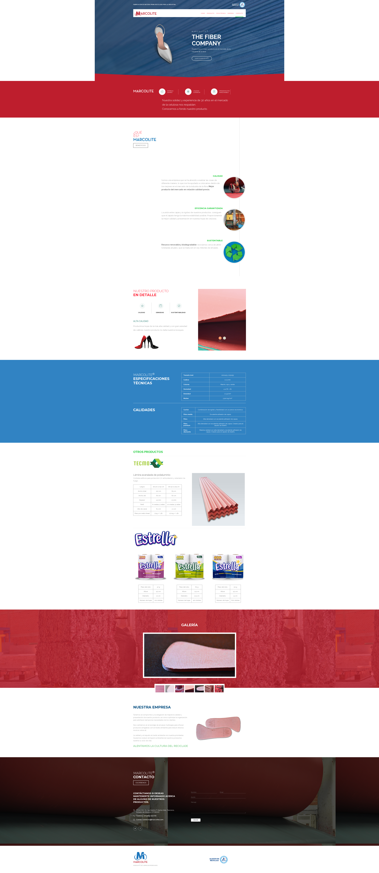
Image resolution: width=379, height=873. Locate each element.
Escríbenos (141, 783)
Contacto (239, 13)
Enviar (195, 820)
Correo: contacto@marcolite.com (149, 820)
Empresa (231, 13)
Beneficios (141, 145)
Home (203, 13)
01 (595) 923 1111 (150, 816)
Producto (210, 13)
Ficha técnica (221, 13)
